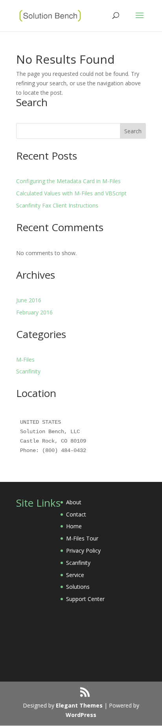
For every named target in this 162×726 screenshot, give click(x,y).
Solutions (78, 586)
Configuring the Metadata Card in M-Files (68, 181)
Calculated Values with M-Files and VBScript (71, 193)
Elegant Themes (79, 705)
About (73, 502)
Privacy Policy (83, 550)
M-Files (25, 359)
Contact (76, 514)
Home (74, 526)
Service (75, 575)
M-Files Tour (82, 538)
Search (133, 131)
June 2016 (28, 300)
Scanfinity (28, 371)
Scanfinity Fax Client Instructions (57, 205)
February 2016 (34, 312)
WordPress (81, 715)
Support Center (85, 599)
